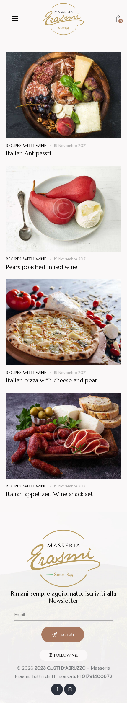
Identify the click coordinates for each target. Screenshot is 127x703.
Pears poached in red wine (41, 267)
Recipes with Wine (26, 145)
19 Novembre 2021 (70, 145)
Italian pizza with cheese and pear (51, 380)
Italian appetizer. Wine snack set (49, 494)
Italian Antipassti (28, 153)
